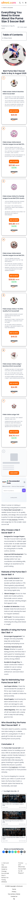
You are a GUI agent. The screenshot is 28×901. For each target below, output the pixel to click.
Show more (8, 38)
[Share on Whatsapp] (15, 852)
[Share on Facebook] (3, 852)
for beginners (13, 767)
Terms (14, 889)
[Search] (23, 2)
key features (13, 520)
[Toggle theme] (24, 482)
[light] (20, 3)
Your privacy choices (14, 894)
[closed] (26, 3)
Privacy (14, 891)
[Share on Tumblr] (21, 852)
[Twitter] (14, 899)
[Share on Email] (24, 852)
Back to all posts (8, 7)
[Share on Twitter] (6, 852)
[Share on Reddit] (18, 852)
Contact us (14, 896)
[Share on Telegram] (12, 852)
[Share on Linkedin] (9, 852)
